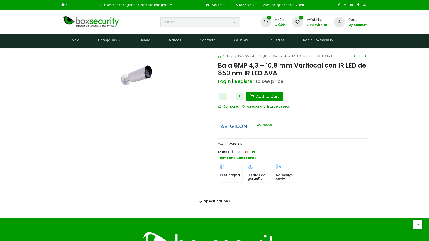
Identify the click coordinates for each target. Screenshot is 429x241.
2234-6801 (217, 5)
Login (224, 81)
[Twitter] (239, 152)
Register (244, 81)
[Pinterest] (246, 152)
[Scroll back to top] (417, 224)
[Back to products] (360, 56)
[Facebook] (232, 152)
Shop (229, 56)
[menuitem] (75, 41)
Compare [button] (230, 106)
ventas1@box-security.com (284, 5)
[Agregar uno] (240, 96)
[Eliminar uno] (223, 96)
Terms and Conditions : (237, 158)
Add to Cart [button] (267, 96)
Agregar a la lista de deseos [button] (268, 106)
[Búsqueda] (235, 22)
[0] (265, 22)
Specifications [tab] (216, 201)
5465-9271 (246, 5)
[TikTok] (358, 4)
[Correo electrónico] (253, 152)
